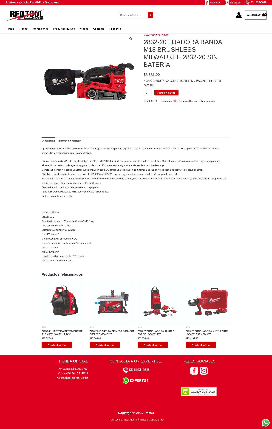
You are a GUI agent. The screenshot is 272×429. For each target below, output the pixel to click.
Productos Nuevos (64, 28)
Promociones (40, 28)
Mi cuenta (115, 28)
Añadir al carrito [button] (57, 345)
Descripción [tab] (48, 140)
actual (212, 101)
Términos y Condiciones (149, 419)
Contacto (98, 28)
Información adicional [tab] (70, 140)
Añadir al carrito (166, 92)
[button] (131, 39)
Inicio (11, 28)
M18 (146, 34)
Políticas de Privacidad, (122, 419)
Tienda (23, 28)
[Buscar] (150, 15)
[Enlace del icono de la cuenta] (239, 15)
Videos (84, 28)
